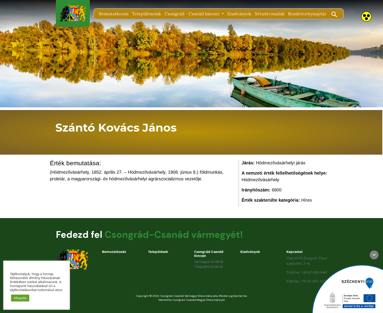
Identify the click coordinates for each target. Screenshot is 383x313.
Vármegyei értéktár (209, 262)
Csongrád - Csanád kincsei (192, 13)
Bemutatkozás (114, 13)
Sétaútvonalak (270, 13)
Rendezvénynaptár (307, 13)
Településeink (146, 13)
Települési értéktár (208, 266)
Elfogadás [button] (20, 298)
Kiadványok (239, 13)
